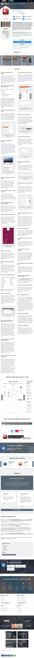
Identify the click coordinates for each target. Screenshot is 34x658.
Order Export (2, 597)
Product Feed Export (3, 599)
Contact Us (18, 613)
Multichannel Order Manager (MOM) (22, 597)
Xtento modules (6, 493)
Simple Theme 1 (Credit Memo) (29, 405)
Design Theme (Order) (29, 383)
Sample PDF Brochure (10, 449)
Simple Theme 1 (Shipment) (29, 402)
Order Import (2, 598)
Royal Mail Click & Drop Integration (22, 599)
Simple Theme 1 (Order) (29, 396)
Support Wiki (17, 525)
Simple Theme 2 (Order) (29, 409)
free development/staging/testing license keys (17, 533)
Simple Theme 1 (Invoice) (29, 399)
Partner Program (19, 609)
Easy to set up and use (24, 493)
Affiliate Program (19, 610)
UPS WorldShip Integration (20, 598)
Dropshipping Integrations (4, 609)
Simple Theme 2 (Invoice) (29, 412)
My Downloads (20, 608)
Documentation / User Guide (18, 48)
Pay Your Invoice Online (4, 607)
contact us (2, 538)
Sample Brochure (9, 246)
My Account (19, 607)
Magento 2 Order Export (25, 278)
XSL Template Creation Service (5, 608)
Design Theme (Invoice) (29, 386)
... (22, 485)
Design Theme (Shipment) (29, 389)
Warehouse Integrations (4, 610)
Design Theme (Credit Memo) (29, 393)
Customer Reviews (6, 19)
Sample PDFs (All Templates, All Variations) (14, 448)
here (25, 122)
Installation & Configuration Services (23, 47)
